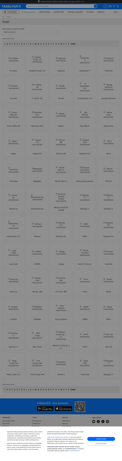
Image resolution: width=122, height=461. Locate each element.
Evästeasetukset (101, 443)
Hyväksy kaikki (101, 439)
